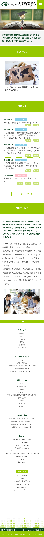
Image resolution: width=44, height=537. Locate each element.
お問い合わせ (22, 476)
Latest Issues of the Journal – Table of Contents (22, 454)
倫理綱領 (22, 345)
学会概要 (22, 333)
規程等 (22, 342)
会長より (22, 336)
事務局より (22, 348)
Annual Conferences (22, 448)
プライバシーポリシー (22, 490)
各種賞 (22, 389)
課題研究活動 (22, 386)
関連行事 (22, 403)
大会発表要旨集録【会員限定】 (22, 421)
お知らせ (22, 406)
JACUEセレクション (22, 392)
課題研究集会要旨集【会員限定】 (22, 424)
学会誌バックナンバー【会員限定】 (22, 419)
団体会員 (22, 401)
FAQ (22, 478)
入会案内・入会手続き (22, 481)
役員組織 (22, 339)
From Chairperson (22, 442)
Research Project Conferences (22, 451)
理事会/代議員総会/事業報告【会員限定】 (22, 395)
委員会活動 (22, 398)
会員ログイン (22, 471)
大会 (22, 360)
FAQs (22, 459)
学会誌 (22, 384)
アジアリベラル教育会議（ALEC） (22, 371)
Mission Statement (22, 445)
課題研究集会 (22, 363)
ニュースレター (22, 487)
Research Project (22, 456)
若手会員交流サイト (22, 368)
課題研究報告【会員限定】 (22, 427)
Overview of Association (22, 439)
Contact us (22, 462)
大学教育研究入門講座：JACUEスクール (22, 366)
